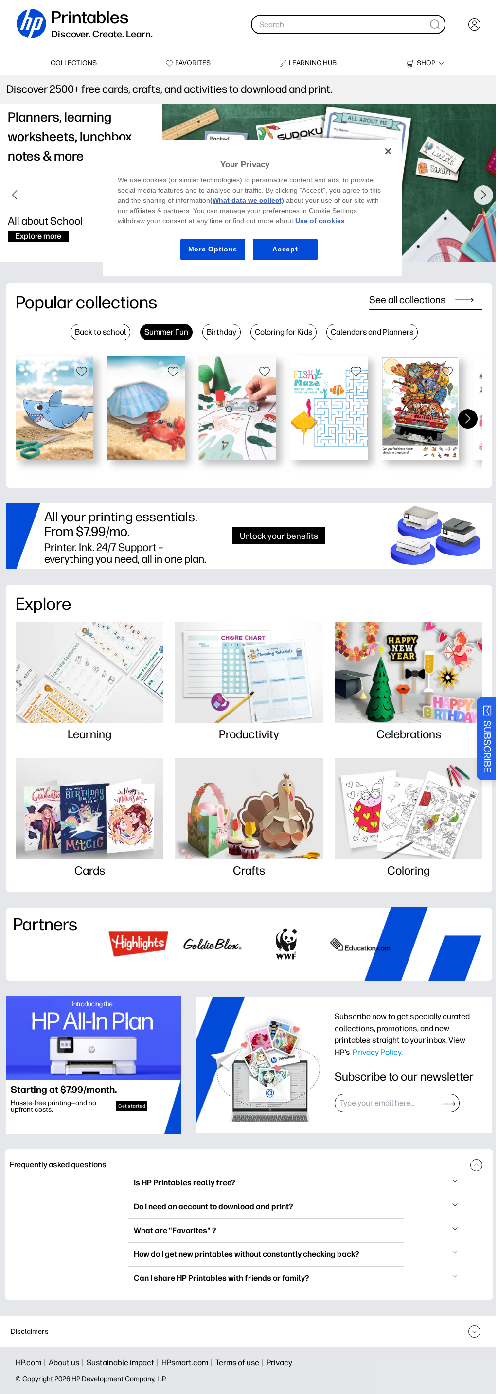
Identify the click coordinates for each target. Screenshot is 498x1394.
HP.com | (32, 1362)
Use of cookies (320, 221)
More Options (212, 249)
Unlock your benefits (279, 536)
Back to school (100, 332)
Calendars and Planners (372, 332)
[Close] (388, 151)
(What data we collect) (247, 200)
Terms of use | (241, 1362)
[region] (252, 208)
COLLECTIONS (74, 63)
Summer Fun (166, 332)
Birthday (221, 332)
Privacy (279, 1362)
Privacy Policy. (378, 1052)
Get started (131, 1106)
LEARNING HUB (313, 63)
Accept (285, 249)
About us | (68, 1362)
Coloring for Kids (283, 332)
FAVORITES (193, 63)
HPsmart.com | (188, 1362)
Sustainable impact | (124, 1362)
